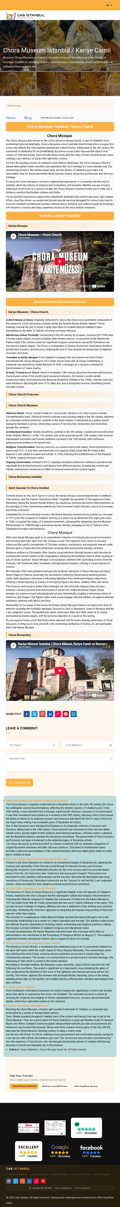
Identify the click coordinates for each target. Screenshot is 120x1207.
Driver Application (83, 1188)
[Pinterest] (66, 714)
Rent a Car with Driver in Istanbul (60, 302)
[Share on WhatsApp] (73, 714)
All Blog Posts (14, 106)
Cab (18, 1168)
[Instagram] (42, 714)
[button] (86, 1128)
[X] (34, 714)
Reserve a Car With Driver (55, 1086)
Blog (28, 118)
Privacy (9, 1203)
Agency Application (63, 1188)
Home (10, 118)
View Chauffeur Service (86, 1086)
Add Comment (18, 782)
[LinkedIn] (50, 714)
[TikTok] (58, 714)
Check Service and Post (24, 1086)
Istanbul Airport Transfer (60, 215)
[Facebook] (27, 714)
